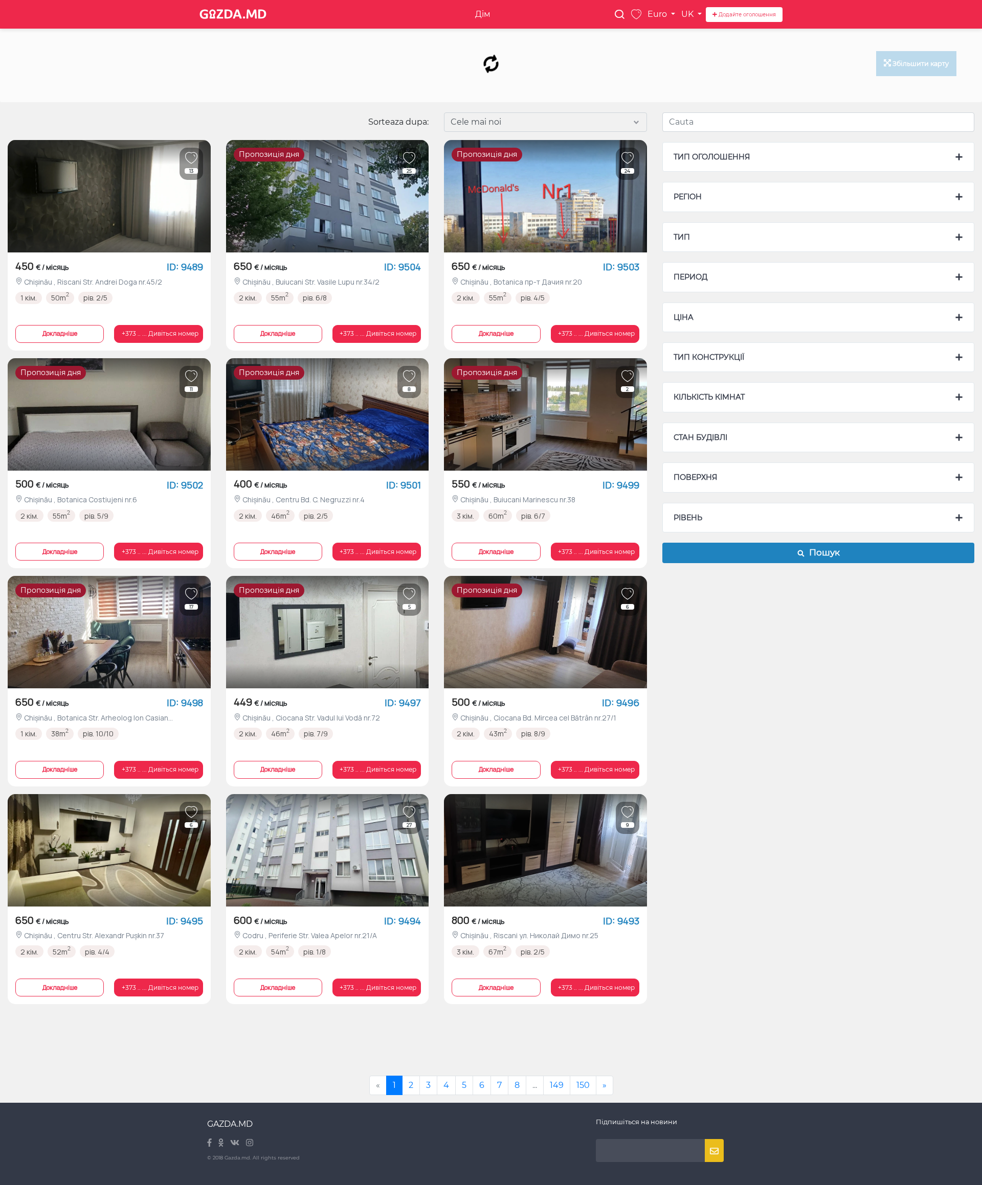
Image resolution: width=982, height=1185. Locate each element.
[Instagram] (249, 1143)
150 (583, 1085)
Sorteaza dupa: (398, 122)
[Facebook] (210, 1143)
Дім (482, 14)
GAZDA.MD (230, 1124)
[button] (158, 334)
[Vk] (235, 1143)
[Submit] (714, 1150)
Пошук (822, 552)
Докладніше (59, 333)
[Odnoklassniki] (221, 1143)
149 (557, 1085)
